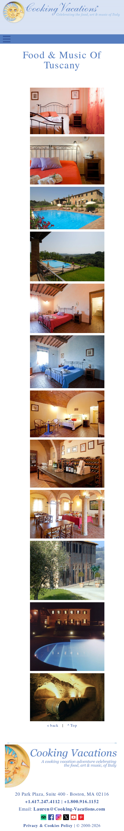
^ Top (72, 725)
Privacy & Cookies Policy (48, 825)
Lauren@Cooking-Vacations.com (69, 808)
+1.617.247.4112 (42, 801)
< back (53, 725)
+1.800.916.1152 (81, 801)
